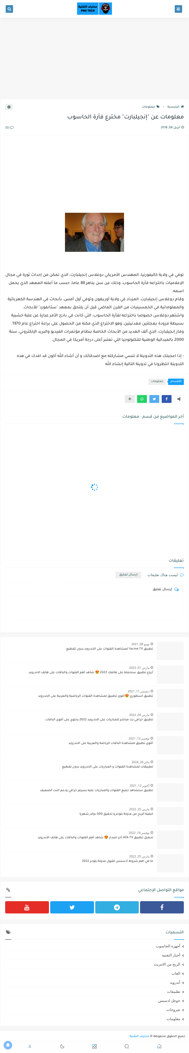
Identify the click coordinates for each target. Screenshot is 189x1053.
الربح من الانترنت (167, 964)
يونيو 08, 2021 (140, 644)
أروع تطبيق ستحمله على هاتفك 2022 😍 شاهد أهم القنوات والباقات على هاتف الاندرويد (91, 672)
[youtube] (27, 907)
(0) (7, 128)
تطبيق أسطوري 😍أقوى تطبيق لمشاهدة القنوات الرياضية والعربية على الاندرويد (95, 696)
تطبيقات (173, 991)
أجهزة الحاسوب (168, 945)
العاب (176, 973)
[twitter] (72, 907)
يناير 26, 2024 (140, 762)
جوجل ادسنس (169, 1000)
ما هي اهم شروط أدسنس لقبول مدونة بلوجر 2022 (117, 861)
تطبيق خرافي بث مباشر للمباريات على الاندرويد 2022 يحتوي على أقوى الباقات (99, 720)
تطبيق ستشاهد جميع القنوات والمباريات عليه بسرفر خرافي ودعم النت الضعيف (96, 790)
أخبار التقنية (171, 955)
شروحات (173, 1009)
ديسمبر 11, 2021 (138, 691)
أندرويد (175, 982)
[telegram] (117, 907)
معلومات (148, 107)
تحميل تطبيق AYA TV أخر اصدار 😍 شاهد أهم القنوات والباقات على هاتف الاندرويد (95, 838)
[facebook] (162, 907)
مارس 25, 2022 (139, 809)
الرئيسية (173, 107)
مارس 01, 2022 (139, 668)
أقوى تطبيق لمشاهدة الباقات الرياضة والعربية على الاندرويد (110, 743)
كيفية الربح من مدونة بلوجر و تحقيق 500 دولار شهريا (116, 814)
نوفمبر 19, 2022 (139, 833)
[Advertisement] (94, 60)
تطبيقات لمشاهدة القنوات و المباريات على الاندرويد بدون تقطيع (107, 767)
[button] (167, 399)
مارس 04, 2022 (139, 715)
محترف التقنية (139, 1036)
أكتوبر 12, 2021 (139, 785)
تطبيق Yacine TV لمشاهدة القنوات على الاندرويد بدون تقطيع (109, 649)
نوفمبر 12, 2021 (139, 738)
